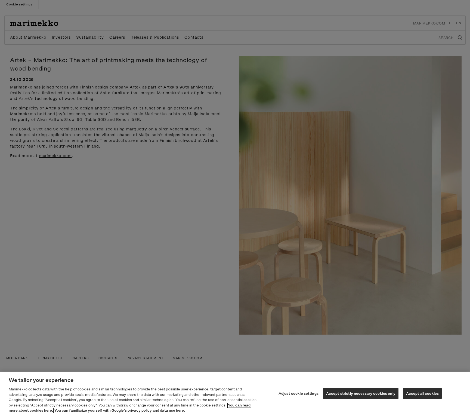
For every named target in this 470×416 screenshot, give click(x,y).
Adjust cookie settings (299, 393)
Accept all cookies (422, 393)
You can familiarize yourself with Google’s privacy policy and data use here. (119, 410)
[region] (235, 394)
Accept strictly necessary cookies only (360, 393)
